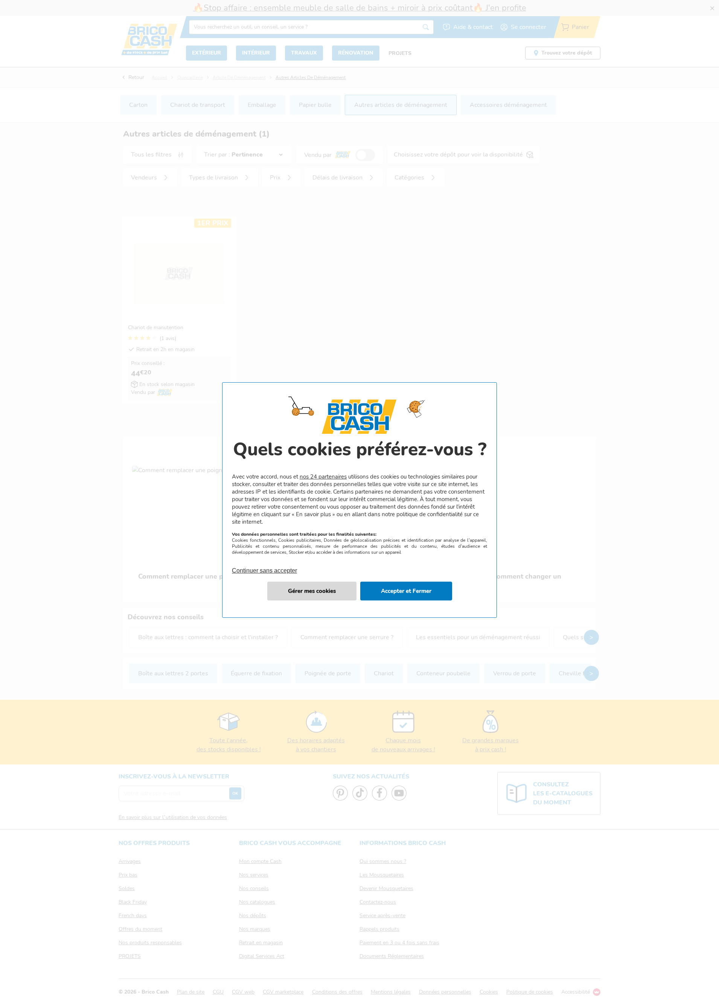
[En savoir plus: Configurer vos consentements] (311, 591)
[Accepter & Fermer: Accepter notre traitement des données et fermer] (406, 591)
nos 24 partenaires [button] (323, 476)
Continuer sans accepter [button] (264, 566)
